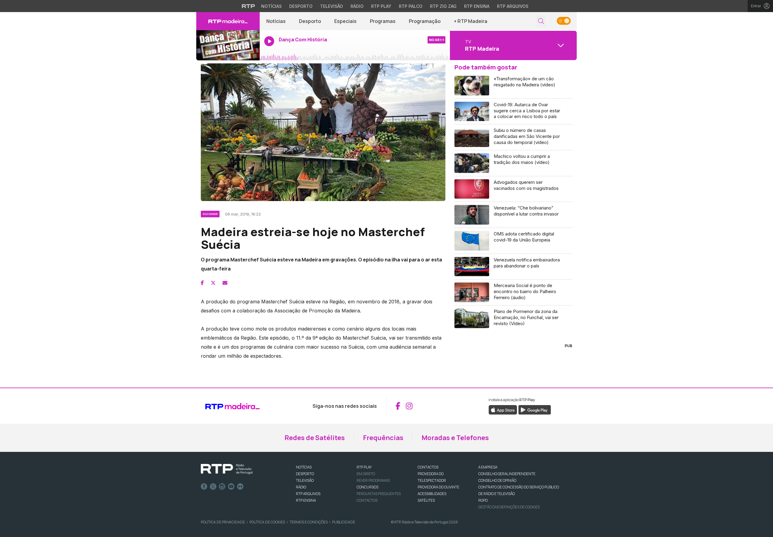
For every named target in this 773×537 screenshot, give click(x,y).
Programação (425, 21)
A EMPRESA (487, 467)
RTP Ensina (476, 6)
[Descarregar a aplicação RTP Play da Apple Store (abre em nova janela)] (503, 409)
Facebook (204, 486)
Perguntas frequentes (379, 493)
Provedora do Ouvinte (438, 487)
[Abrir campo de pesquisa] (541, 21)
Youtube (231, 486)
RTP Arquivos (512, 6)
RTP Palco (410, 6)
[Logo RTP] (227, 469)
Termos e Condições (309, 522)
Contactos (367, 500)
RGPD (483, 500)
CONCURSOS (367, 487)
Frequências (383, 437)
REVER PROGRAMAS (373, 480)
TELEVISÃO (305, 480)
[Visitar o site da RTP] (248, 6)
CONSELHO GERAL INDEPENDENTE (506, 473)
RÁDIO (301, 487)
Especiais (345, 21)
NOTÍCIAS (304, 467)
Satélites (426, 500)
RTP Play (381, 6)
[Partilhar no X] (213, 283)
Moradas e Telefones (455, 437)
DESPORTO (305, 473)
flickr (240, 486)
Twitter (213, 486)
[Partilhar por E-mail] (225, 283)
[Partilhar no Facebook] (202, 283)
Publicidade (343, 522)
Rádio (357, 6)
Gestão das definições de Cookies (509, 507)
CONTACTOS (428, 467)
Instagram (222, 486)
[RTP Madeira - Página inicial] (228, 21)
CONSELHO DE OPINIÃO (497, 480)
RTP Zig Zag (443, 6)
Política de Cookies (267, 522)
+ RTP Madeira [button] (470, 21)
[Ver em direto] (228, 45)
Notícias (271, 6)
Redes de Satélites (314, 437)
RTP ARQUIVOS (308, 493)
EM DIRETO (366, 473)
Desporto (301, 6)
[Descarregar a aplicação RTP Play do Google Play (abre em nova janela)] (534, 409)
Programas (383, 21)
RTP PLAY (364, 467)
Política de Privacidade (223, 522)
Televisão (331, 6)
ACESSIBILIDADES (432, 493)
